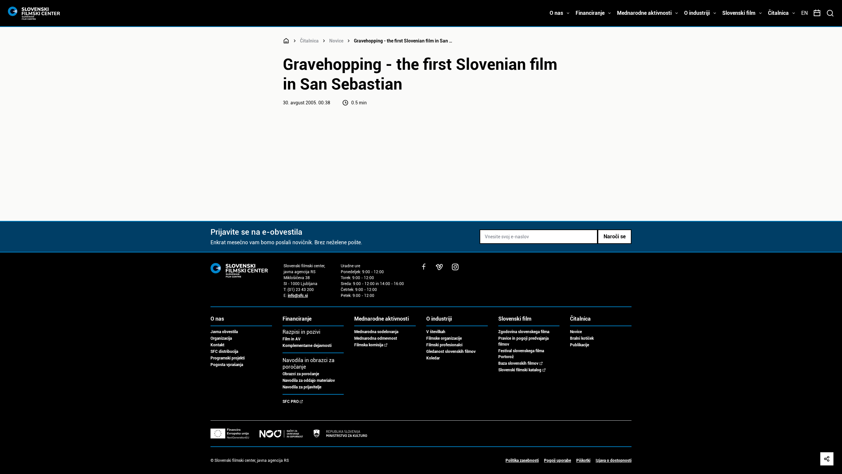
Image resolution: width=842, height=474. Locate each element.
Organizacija (221, 338)
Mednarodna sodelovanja (376, 331)
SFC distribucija (224, 351)
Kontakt (217, 345)
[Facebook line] (424, 267)
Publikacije (579, 345)
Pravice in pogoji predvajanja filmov (523, 341)
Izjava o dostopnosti (614, 460)
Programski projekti (227, 358)
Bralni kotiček (582, 338)
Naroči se (615, 236)
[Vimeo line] (439, 267)
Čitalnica (309, 40)
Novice (336, 40)
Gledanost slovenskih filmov (451, 351)
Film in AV (292, 339)
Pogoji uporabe (557, 460)
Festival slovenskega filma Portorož (521, 354)
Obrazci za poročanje (301, 374)
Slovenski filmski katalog (519, 370)
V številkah (435, 331)
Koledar (433, 358)
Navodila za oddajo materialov (309, 380)
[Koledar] (817, 13)
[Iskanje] (830, 13)
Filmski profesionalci (444, 345)
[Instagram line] (455, 267)
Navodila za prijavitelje (302, 387)
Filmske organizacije (444, 338)
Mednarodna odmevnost (375, 338)
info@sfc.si (298, 295)
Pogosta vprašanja (226, 364)
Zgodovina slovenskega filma (523, 331)
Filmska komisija (368, 345)
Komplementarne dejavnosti (307, 345)
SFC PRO (291, 401)
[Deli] (827, 459)
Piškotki (583, 460)
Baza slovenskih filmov (518, 363)
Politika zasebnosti (522, 460)
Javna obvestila (224, 331)
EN (804, 13)
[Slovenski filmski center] (286, 41)
